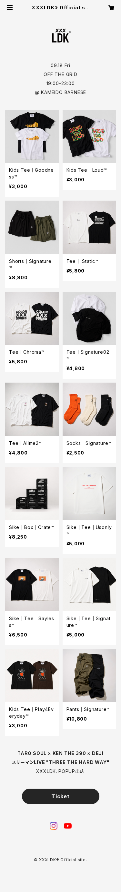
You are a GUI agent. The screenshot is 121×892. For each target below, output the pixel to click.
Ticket (60, 796)
